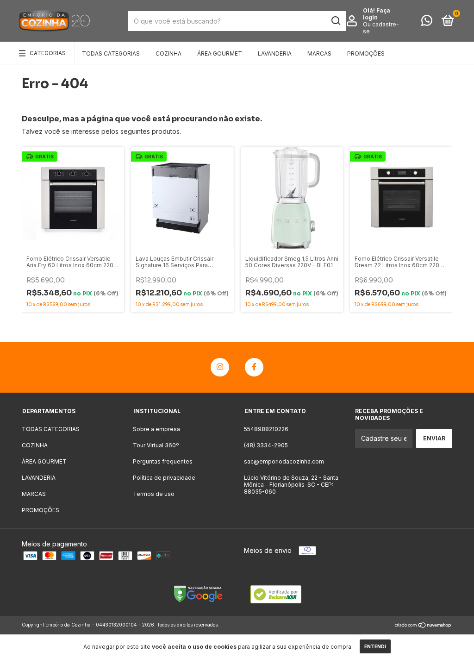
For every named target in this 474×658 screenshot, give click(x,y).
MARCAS (319, 53)
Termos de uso (154, 493)
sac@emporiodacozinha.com (284, 461)
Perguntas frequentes (163, 461)
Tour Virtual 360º (156, 445)
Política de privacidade (164, 477)
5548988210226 (266, 429)
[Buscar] (335, 21)
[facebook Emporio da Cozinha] (254, 367)
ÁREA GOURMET (219, 53)
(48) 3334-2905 (266, 445)
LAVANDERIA (275, 53)
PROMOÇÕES (366, 53)
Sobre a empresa (156, 429)
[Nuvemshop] (423, 626)
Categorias (48, 53)
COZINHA (168, 53)
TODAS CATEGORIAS (111, 53)
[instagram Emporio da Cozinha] (220, 367)
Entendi (375, 646)
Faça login (376, 14)
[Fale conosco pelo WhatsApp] (427, 22)
